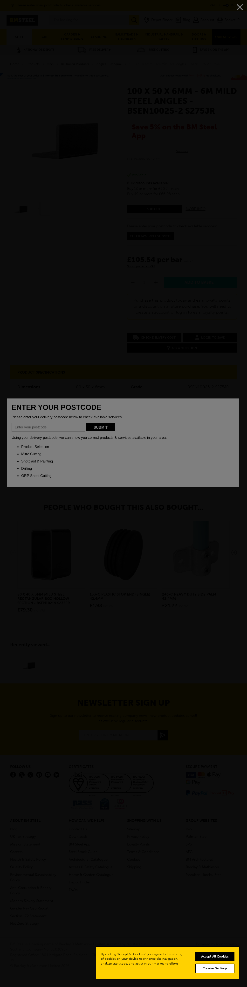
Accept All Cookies (215, 956)
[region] (167, 962)
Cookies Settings (215, 968)
